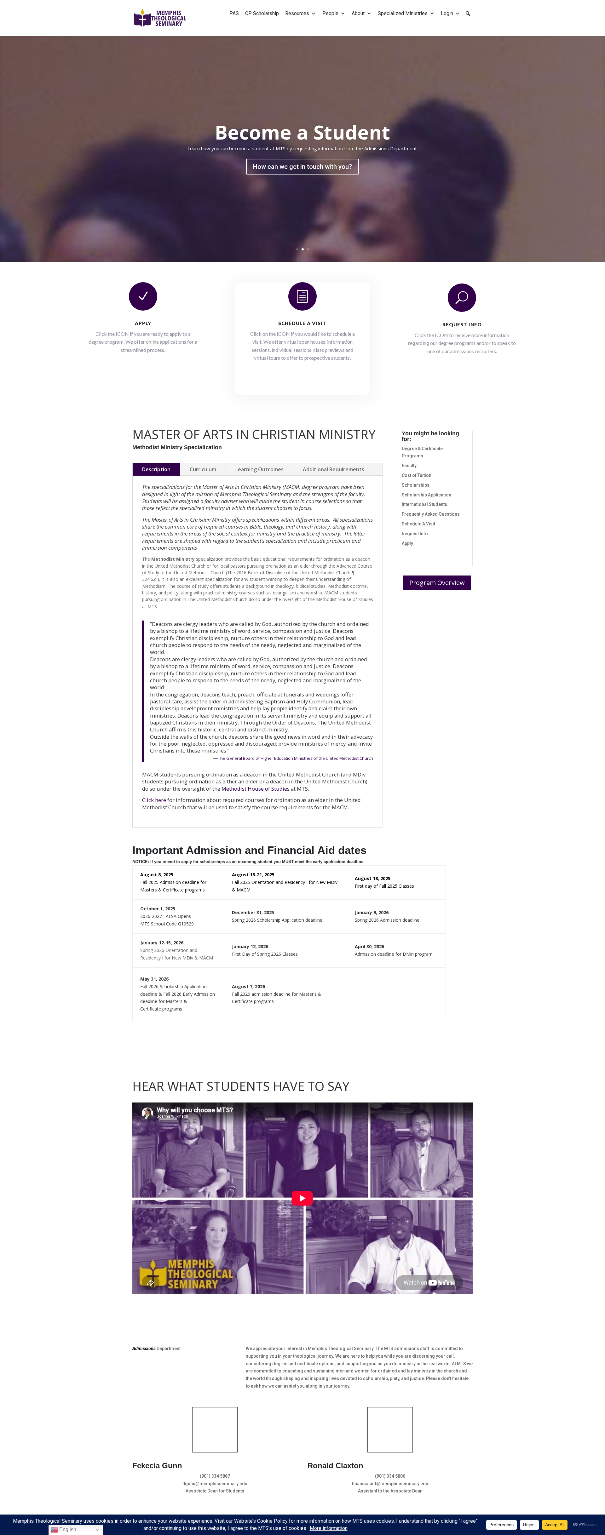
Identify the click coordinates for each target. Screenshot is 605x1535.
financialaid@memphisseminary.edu (390, 1483)
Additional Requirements (333, 469)
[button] (468, 13)
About (358, 13)
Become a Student (302, 132)
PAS (234, 13)
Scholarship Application (426, 494)
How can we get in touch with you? (302, 166)
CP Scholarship (262, 13)
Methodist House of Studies (256, 788)
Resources (297, 13)
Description (156, 469)
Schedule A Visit (418, 523)
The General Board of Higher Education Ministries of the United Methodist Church (295, 758)
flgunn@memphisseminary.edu (214, 1483)
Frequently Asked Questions (431, 514)
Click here (154, 800)
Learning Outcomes (259, 469)
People (330, 13)
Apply (143, 323)
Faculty (409, 465)
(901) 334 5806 (390, 1476)
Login (447, 13)
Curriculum (203, 469)
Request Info (462, 324)
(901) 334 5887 (215, 1476)
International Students (424, 504)
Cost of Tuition (416, 475)
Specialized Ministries (403, 13)
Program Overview (437, 582)
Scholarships (415, 485)
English (67, 1529)
